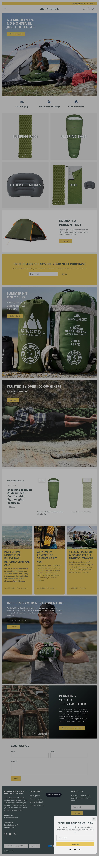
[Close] (94, 819)
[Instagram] (80, 849)
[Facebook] (70, 849)
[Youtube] (75, 849)
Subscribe (75, 844)
